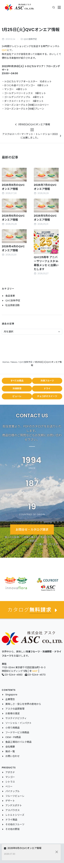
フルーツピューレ (14, 796)
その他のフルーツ (14, 824)
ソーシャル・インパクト (18, 723)
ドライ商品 (11, 819)
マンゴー (10, 777)
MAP (35, 671)
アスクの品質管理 (14, 708)
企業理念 (10, 699)
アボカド (10, 772)
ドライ (47, 388)
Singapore (11, 694)
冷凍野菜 (17, 388)
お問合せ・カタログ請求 (32, 529)
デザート (10, 800)
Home (6, 362)
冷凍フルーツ (47, 380)
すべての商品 (17, 380)
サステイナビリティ (16, 718)
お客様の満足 (12, 713)
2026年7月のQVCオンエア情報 (45, 187)
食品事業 (10, 295)
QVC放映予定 (30, 39)
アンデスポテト (13, 805)
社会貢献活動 (12, 305)
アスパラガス (12, 810)
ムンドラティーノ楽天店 (19, 544)
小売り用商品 (12, 727)
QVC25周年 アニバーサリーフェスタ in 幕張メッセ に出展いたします (46, 263)
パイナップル (12, 791)
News (14, 362)
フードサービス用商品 (17, 732)
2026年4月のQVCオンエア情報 (13, 248)
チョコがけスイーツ (47, 396)
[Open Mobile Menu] (59, 7)
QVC (4, 50)
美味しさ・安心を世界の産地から (23, 704)
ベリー (9, 786)
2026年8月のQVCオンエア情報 (13, 187)
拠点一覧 (10, 751)
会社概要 (10, 746)
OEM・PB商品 (13, 737)
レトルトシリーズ (14, 815)
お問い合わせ (12, 756)
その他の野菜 (12, 829)
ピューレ (17, 396)
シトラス (10, 781)
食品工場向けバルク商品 (18, 742)
